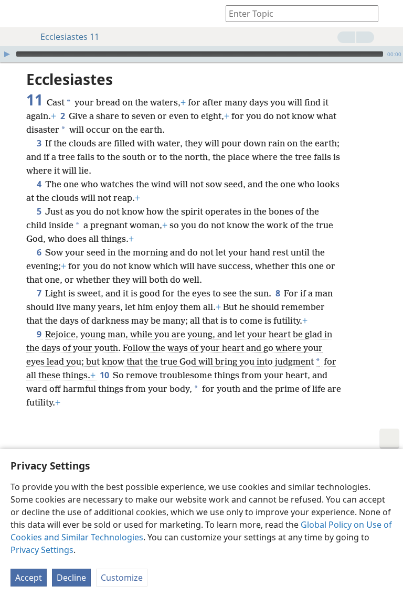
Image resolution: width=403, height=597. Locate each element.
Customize (122, 577)
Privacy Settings (41, 550)
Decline (71, 577)
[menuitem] (15, 13)
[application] (201, 54)
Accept (28, 577)
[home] (15, 13)
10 (105, 375)
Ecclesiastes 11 (69, 36)
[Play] (7, 54)
